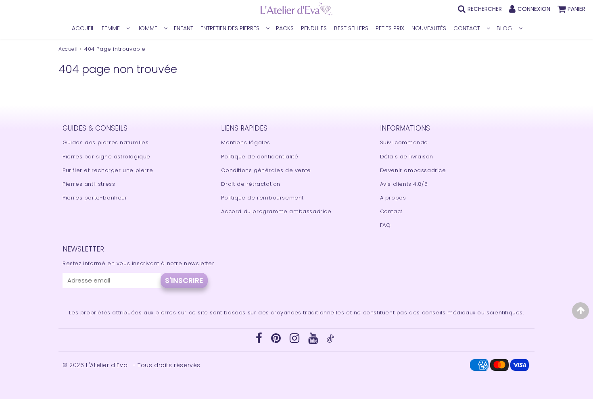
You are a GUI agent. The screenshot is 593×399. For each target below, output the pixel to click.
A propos (393, 198)
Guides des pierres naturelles (105, 142)
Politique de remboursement (262, 198)
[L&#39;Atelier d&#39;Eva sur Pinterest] (277, 340)
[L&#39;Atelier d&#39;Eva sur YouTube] (314, 340)
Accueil (67, 49)
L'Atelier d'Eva (107, 365)
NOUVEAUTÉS (428, 28)
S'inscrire (184, 280)
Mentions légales (245, 142)
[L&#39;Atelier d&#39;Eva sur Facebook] (260, 340)
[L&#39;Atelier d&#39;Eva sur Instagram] (295, 340)
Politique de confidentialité (259, 156)
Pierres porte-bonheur (95, 198)
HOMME (146, 28)
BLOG (504, 28)
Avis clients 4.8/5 (404, 184)
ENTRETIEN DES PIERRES (229, 28)
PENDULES (314, 28)
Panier (576, 9)
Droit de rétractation (250, 184)
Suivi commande (404, 142)
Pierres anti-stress (89, 184)
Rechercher (485, 9)
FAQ (385, 225)
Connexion (534, 9)
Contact (391, 211)
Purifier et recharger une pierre (108, 170)
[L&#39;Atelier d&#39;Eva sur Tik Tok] (330, 341)
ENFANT (183, 28)
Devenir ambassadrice (413, 170)
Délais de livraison (406, 156)
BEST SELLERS (351, 28)
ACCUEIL (83, 28)
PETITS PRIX (390, 28)
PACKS (285, 28)
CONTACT (466, 28)
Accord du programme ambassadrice (276, 211)
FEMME (111, 28)
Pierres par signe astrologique (106, 156)
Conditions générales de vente (266, 170)
